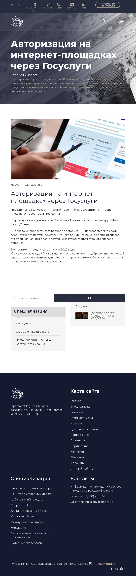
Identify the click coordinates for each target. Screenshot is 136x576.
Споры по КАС (20, 505)
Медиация (18, 527)
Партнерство (79, 446)
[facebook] (111, 568)
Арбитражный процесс (27, 499)
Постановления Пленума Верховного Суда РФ (33, 342)
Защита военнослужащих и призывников (30, 535)
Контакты (76, 412)
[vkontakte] (116, 568)
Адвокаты (77, 463)
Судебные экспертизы (26, 543)
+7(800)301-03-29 (31, 9)
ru (19, 4)
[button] (120, 21)
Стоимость (77, 440)
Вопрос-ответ (79, 434)
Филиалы (77, 457)
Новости (33, 75)
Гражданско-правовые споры (31, 488)
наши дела (23, 323)
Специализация (81, 406)
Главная (18, 75)
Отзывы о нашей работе (32, 331)
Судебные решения (84, 429)
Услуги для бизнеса (24, 516)
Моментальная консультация (108, 5)
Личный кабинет (82, 468)
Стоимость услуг (81, 417)
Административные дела (29, 510)
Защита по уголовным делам (31, 493)
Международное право (27, 522)
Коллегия (77, 451)
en (12, 4)
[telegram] (121, 568)
